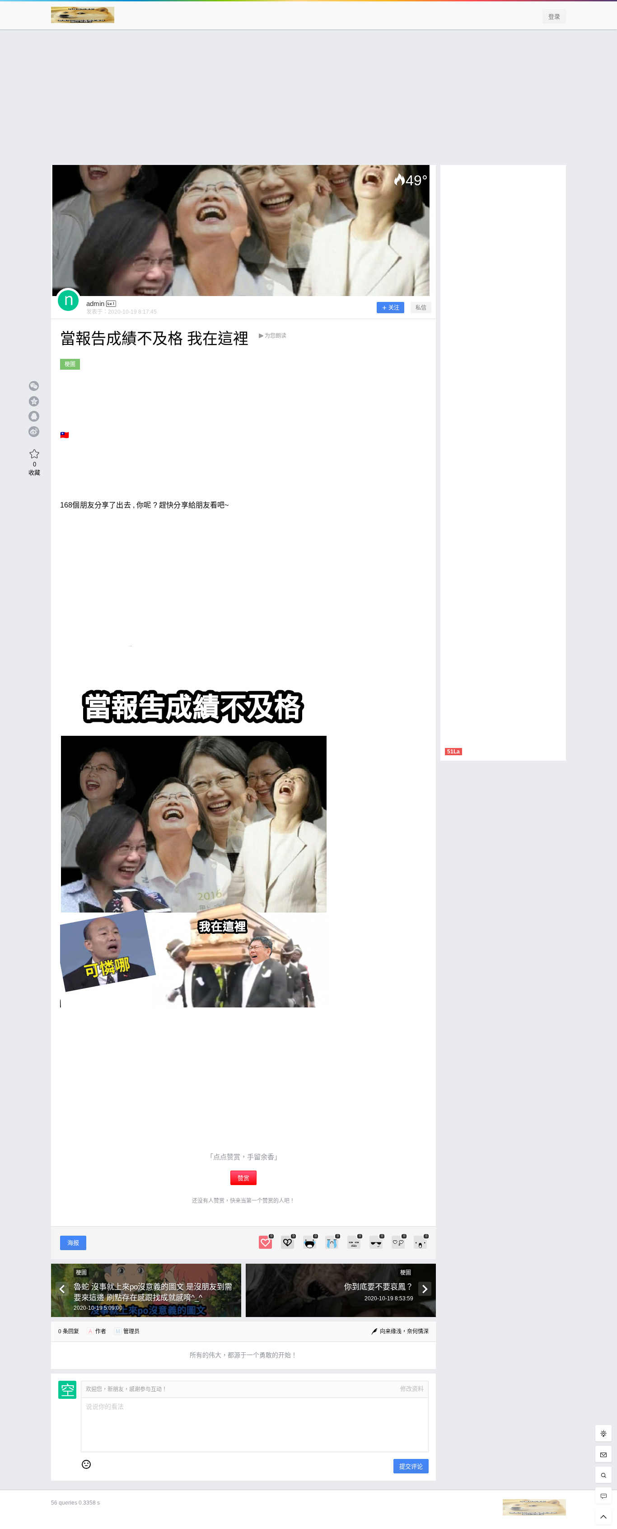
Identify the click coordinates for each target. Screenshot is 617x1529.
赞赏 (243, 1178)
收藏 (34, 468)
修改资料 (412, 1389)
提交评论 (411, 1466)
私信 (421, 308)
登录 (554, 16)
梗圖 (70, 364)
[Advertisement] (308, 101)
